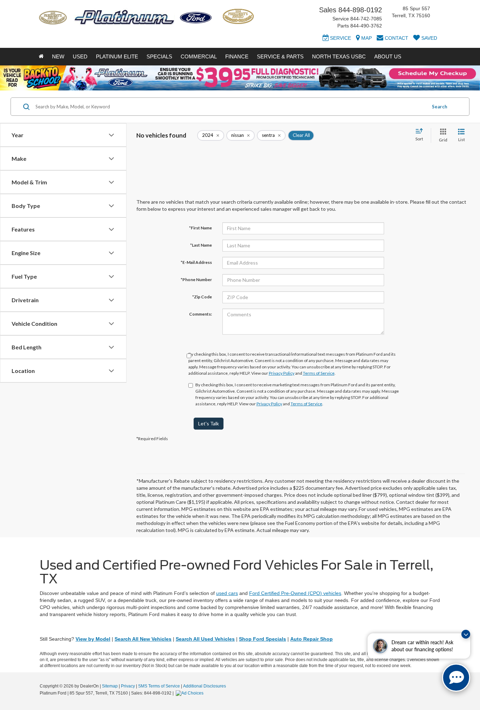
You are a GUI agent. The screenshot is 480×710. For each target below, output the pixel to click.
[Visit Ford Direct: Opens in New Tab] (190, 693)
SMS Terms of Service (159, 686)
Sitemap (110, 686)
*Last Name (201, 245)
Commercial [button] (199, 56)
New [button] (58, 56)
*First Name (200, 227)
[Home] (41, 56)
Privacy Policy (281, 373)
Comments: (200, 314)
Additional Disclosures (204, 686)
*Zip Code (202, 296)
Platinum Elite (117, 56)
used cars (227, 593)
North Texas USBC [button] (339, 56)
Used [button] (80, 56)
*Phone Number (196, 279)
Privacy (128, 686)
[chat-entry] (456, 678)
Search (439, 106)
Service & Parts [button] (280, 56)
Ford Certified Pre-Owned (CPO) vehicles (295, 593)
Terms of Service (319, 373)
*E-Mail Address (196, 262)
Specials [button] (159, 56)
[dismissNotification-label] (465, 634)
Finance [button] (236, 56)
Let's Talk (208, 423)
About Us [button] (387, 56)
